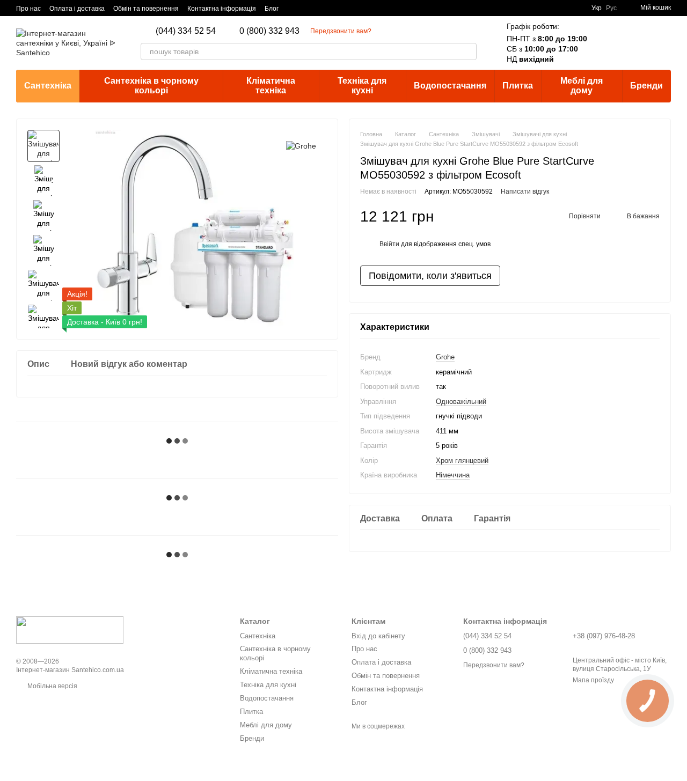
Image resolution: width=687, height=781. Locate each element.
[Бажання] (634, 42)
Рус (611, 8)
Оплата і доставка (77, 8)
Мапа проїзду (593, 680)
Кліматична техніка (270, 85)
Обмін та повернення (146, 8)
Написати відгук (525, 191)
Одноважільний (461, 401)
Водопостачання (450, 85)
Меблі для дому (581, 85)
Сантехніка (47, 85)
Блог (272, 8)
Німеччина (453, 475)
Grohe (445, 357)
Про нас (28, 8)
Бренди (646, 85)
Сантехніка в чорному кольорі (151, 85)
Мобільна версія (51, 686)
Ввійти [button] (389, 244)
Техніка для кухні (362, 85)
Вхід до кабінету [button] (378, 636)
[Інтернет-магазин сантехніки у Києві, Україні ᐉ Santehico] (69, 629)
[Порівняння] (606, 42)
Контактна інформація (221, 8)
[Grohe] (301, 145)
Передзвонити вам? (340, 31)
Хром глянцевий (462, 460)
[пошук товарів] (468, 51)
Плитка (517, 85)
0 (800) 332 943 (269, 31)
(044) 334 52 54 (186, 31)
